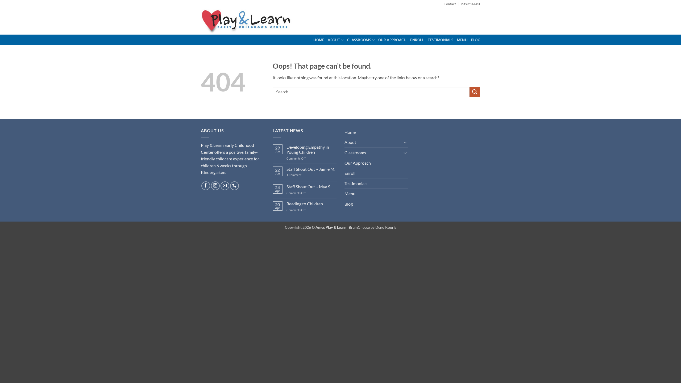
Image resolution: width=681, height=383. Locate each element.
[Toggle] (405, 142)
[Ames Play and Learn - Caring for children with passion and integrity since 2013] (247, 21)
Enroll (417, 40)
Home (318, 40)
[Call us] (234, 185)
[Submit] (475, 92)
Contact (450, 4)
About (334, 40)
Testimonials (440, 40)
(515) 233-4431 (470, 4)
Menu (462, 40)
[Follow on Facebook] (205, 185)
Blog (475, 40)
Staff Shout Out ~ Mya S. (308, 186)
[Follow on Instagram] (215, 185)
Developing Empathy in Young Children (307, 149)
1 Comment (297, 175)
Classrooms (359, 40)
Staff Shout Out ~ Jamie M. (310, 169)
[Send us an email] (225, 185)
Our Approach (392, 40)
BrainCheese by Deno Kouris (372, 227)
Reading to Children (304, 203)
